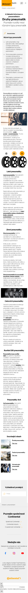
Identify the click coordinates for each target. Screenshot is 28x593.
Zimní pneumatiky (9, 233)
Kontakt (13, 563)
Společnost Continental (12, 521)
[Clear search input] (1, 591)
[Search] (1, 586)
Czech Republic (12, 3)
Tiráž (17, 563)
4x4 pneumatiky (8, 403)
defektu (18, 365)
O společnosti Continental (12, 527)
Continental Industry (13, 524)
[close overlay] (1, 584)
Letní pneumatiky (9, 175)
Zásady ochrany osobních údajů (16, 565)
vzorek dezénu (13, 134)
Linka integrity (6, 563)
